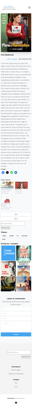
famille (11, 236)
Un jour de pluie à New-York (5, 204)
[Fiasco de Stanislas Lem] (23, 268)
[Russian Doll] (21, 185)
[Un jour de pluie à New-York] (7, 199)
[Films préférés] (8, 253)
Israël (3, 239)
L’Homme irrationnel (6, 189)
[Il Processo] (8, 283)
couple (4, 236)
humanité (25, 236)
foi (17, 236)
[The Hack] (8, 268)
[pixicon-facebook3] (16, 402)
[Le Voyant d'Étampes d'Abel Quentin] (23, 253)
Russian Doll (18, 189)
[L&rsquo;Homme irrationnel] (7, 185)
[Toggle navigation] (29, 7)
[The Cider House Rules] (23, 283)
